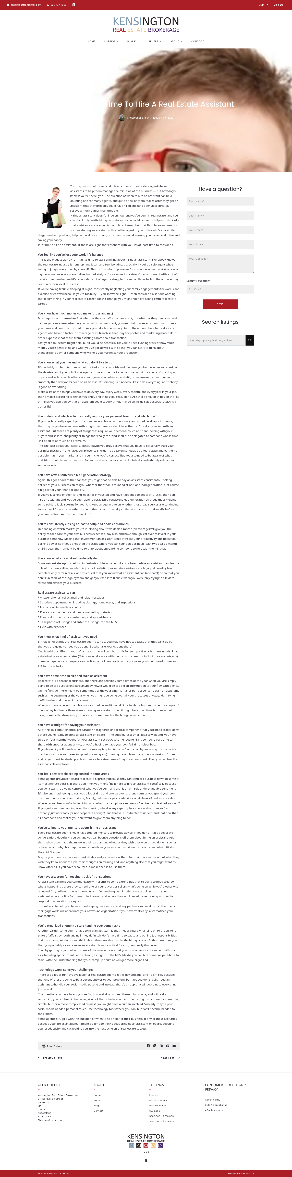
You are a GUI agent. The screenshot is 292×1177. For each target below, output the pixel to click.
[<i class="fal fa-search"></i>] (250, 340)
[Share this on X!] (154, 1045)
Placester (248, 1173)
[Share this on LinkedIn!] (161, 1045)
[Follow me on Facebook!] (73, 4)
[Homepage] (146, 25)
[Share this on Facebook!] (148, 1045)
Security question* (198, 281)
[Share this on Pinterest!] (167, 1045)
